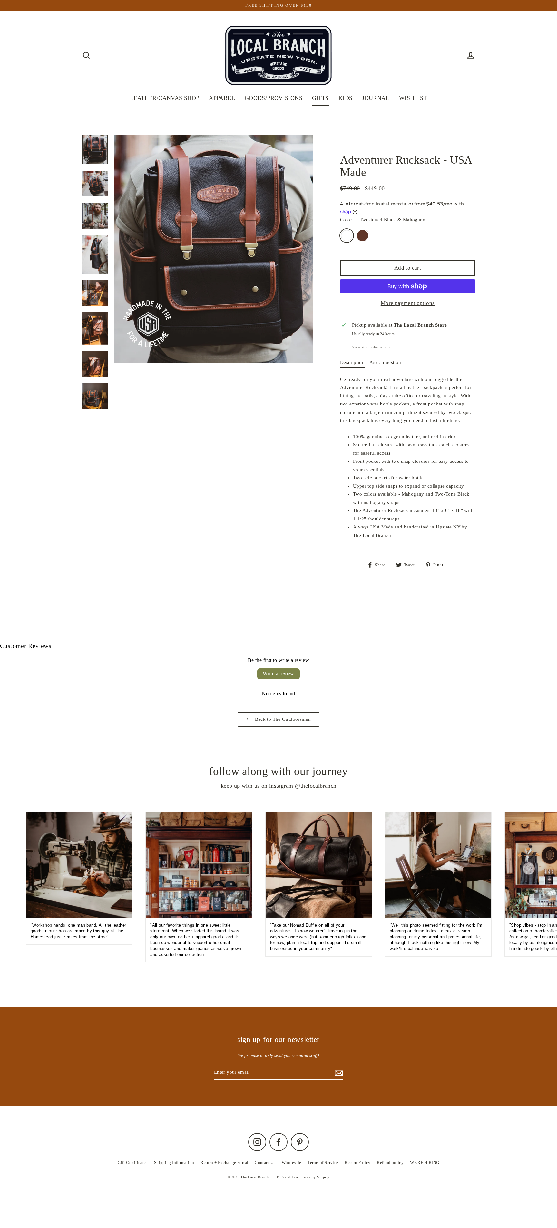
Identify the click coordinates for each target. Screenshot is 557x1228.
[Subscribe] (470, 1195)
